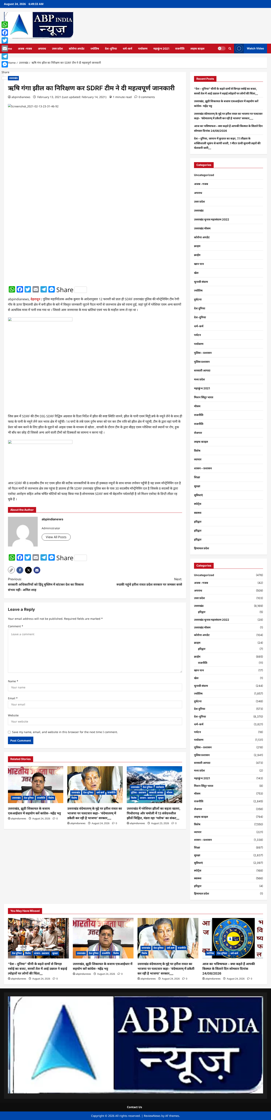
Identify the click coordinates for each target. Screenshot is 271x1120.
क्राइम (197, 246)
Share (64, 290)
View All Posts (56, 537)
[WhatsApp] (5, 25)
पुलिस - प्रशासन (138, 792)
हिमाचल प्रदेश (201, 548)
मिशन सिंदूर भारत (203, 397)
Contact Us (134, 1107)
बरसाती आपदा (156, 792)
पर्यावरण (142, 48)
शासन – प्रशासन (203, 468)
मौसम (169, 792)
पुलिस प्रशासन (202, 361)
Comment (15, 626)
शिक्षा (197, 477)
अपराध (42, 48)
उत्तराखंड (13, 78)
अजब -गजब (25, 48)
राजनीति (180, 48)
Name (13, 681)
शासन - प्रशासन (147, 798)
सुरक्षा (161, 798)
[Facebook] (5, 33)
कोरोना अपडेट (77, 48)
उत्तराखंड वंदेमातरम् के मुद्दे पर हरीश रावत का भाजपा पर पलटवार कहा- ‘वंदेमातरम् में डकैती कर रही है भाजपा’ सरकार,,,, (94, 813)
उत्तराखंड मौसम (202, 228)
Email (13, 698)
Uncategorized (204, 175)
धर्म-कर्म (127, 48)
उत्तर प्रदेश (57, 48)
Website (13, 715)
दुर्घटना (198, 299)
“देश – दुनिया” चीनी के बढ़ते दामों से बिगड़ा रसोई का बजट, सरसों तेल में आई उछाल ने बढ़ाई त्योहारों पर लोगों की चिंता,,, (37, 968)
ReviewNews (152, 1116)
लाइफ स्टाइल (197, 48)
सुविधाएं (198, 495)
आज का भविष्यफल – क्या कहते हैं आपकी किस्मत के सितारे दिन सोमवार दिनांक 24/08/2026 (228, 968)
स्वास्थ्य (197, 512)
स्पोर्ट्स (197, 503)
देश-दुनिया (111, 48)
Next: (149, 581)
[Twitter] (5, 40)
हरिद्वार (197, 521)
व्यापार (197, 459)
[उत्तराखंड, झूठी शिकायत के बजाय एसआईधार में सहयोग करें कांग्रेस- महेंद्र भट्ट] (35, 784)
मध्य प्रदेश (199, 379)
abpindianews (21, 97)
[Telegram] (5, 56)
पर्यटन (197, 335)
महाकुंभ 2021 (161, 48)
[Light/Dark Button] (222, 48)
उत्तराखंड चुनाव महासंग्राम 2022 (211, 219)
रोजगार (198, 432)
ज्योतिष (94, 48)
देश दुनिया (29, 798)
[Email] (5, 48)
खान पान (199, 264)
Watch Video (255, 48)
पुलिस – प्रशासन (203, 352)
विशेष (51, 798)
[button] (230, 48)
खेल (196, 272)
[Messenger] (5, 64)
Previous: (46, 584)
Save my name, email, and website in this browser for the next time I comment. (65, 732)
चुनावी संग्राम (201, 281)
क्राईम (197, 255)
